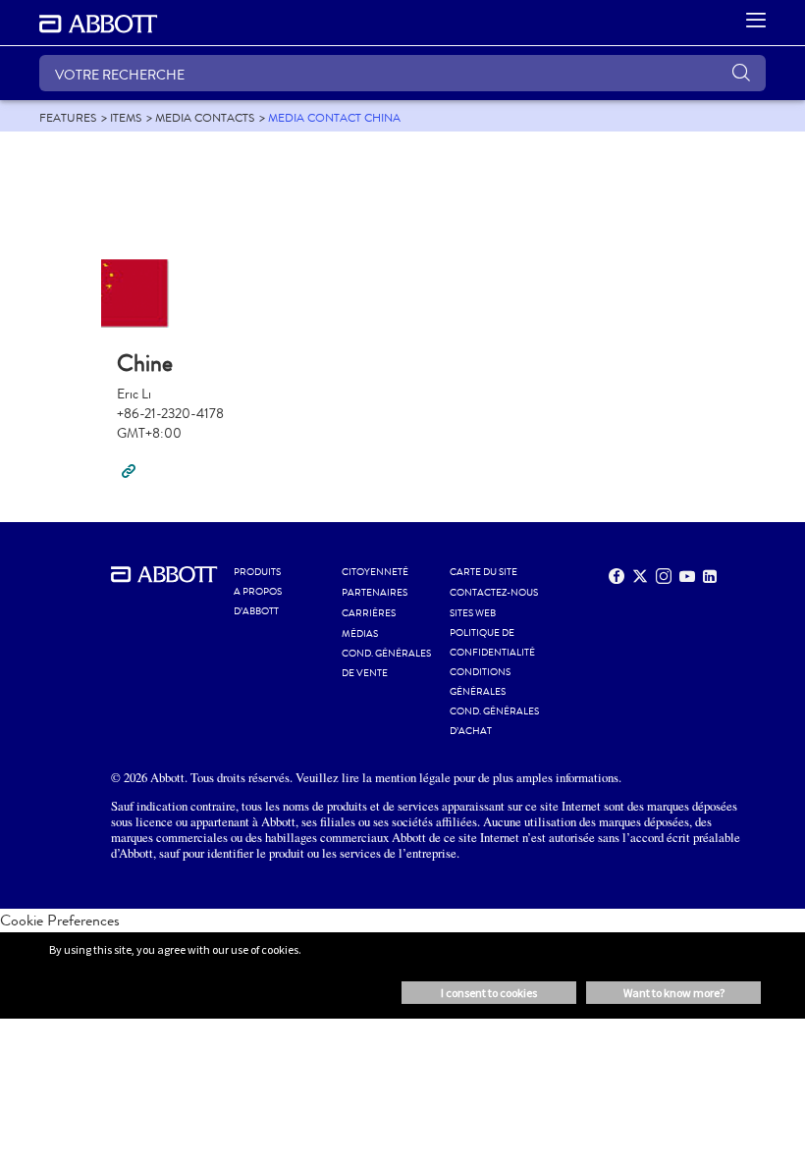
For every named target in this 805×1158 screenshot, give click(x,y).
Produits (257, 572)
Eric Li (134, 394)
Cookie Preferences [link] (60, 920)
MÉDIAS (360, 634)
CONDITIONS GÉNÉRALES (480, 682)
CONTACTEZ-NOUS (494, 593)
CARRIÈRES (369, 613)
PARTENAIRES (374, 593)
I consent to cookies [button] (489, 992)
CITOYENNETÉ (375, 572)
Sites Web (473, 613)
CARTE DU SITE (483, 572)
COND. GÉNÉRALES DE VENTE (386, 663)
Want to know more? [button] (673, 992)
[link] (67, 118)
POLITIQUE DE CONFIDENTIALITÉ (492, 642)
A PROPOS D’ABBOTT (258, 601)
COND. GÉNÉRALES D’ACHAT (494, 721)
